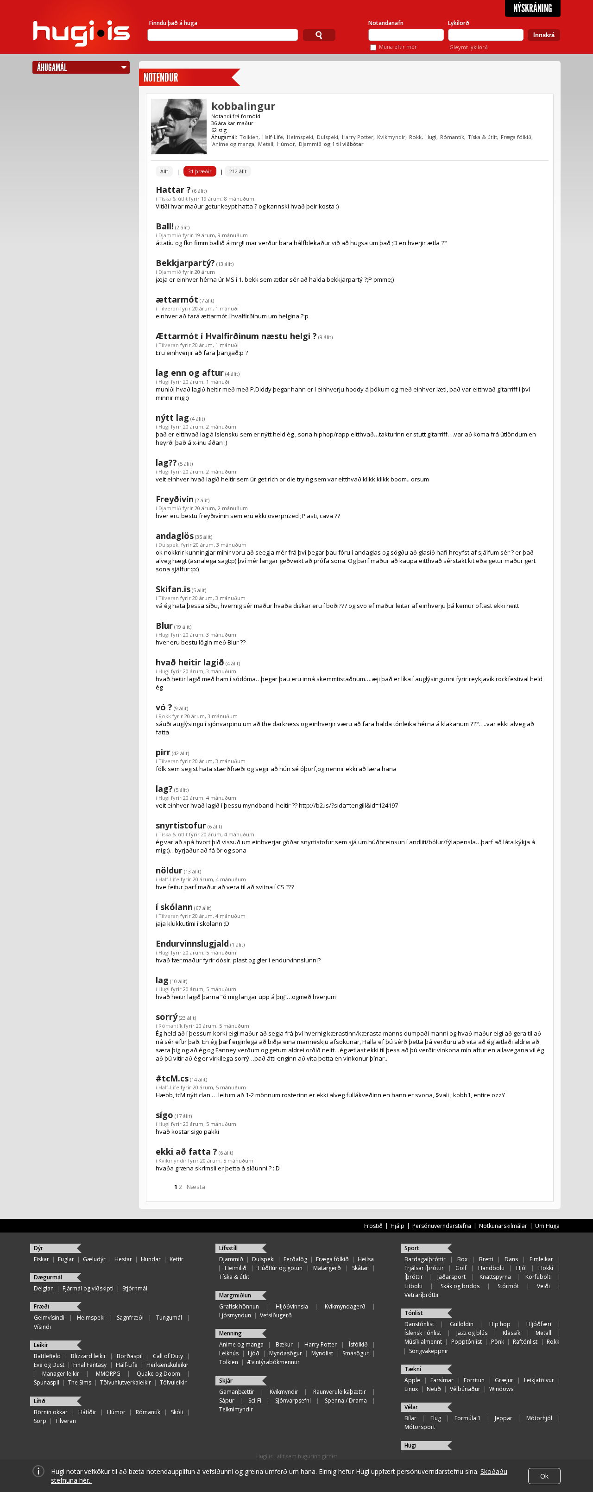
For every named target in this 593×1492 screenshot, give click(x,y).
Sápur (226, 1400)
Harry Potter (357, 136)
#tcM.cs (172, 1078)
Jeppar (503, 1418)
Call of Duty (168, 1356)
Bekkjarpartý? (185, 262)
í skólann (174, 906)
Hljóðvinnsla (292, 1306)
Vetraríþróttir (421, 1295)
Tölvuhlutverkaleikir (125, 1382)
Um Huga (547, 1226)
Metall (265, 143)
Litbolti (413, 1286)
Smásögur (355, 1353)
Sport (411, 1248)
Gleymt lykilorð (468, 47)
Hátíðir (87, 1412)
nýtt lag (172, 417)
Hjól (521, 1268)
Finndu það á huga (173, 23)
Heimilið (235, 1268)
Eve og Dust (49, 1365)
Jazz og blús (471, 1333)
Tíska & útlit (482, 136)
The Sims (79, 1382)
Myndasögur (285, 1353)
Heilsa (366, 1259)
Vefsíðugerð (276, 1315)
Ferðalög (295, 1259)
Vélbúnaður (465, 1389)
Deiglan (44, 1288)
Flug (435, 1418)
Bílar (410, 1418)
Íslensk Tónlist (422, 1333)
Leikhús (229, 1353)
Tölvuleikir (173, 1382)
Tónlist (413, 1313)
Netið (434, 1389)
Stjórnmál (134, 1288)
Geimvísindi (49, 1317)
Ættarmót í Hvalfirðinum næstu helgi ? (236, 335)
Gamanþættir (236, 1392)
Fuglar (66, 1259)
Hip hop (500, 1324)
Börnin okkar (51, 1412)
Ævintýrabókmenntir (273, 1362)
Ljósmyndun (235, 1315)
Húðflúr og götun (280, 1268)
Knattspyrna (495, 1277)
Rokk (415, 136)
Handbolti (491, 1268)
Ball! (165, 226)
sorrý (166, 1016)
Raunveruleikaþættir (339, 1392)
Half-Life (272, 136)
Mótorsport (419, 1427)
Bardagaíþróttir (425, 1259)
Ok (544, 1476)
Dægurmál (48, 1277)
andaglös (175, 535)
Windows (501, 1389)
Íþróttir (413, 1277)
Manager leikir (60, 1374)
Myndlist (322, 1353)
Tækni (412, 1369)
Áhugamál (52, 67)
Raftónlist (525, 1342)
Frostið (373, 1226)
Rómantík (452, 136)
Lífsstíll (228, 1248)
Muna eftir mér (398, 46)
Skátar (360, 1268)
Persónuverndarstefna (441, 1226)
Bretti (486, 1259)
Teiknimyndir (236, 1409)
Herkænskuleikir (167, 1365)
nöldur (169, 870)
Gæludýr (94, 1259)
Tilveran (168, 308)
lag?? (166, 462)
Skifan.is (173, 588)
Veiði (543, 1286)
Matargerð (327, 1268)
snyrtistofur (181, 825)
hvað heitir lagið (190, 662)
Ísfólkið (358, 1344)
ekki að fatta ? (186, 1151)
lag (162, 980)
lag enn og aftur (190, 372)
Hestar (123, 1259)
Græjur (504, 1380)
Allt (164, 171)
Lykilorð (458, 23)
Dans (511, 1259)
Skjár (226, 1381)
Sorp (40, 1421)
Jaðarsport (451, 1277)
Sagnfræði (130, 1317)
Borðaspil (130, 1356)
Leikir (41, 1345)
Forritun (474, 1380)
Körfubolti (538, 1277)
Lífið (39, 1401)
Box (462, 1259)
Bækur (284, 1344)
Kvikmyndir (391, 136)
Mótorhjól (539, 1418)
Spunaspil (46, 1382)
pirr (163, 752)
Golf (461, 1268)
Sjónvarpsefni (293, 1400)
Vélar (411, 1407)
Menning (230, 1333)
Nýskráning (532, 8)
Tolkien (249, 136)
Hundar (151, 1259)
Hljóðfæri (538, 1324)
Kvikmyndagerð (345, 1306)
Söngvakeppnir (428, 1351)
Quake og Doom (158, 1374)
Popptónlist (466, 1342)
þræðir (200, 171)
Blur (164, 625)
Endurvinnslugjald (192, 943)
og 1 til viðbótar (344, 143)
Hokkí (545, 1268)
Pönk (497, 1342)
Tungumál (169, 1317)
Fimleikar (541, 1259)
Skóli (177, 1412)
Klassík (511, 1333)
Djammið (310, 143)
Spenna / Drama (346, 1400)
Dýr (38, 1248)
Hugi (430, 136)
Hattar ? (173, 189)
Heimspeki (300, 136)
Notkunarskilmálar (503, 1226)
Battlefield (47, 1356)
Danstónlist (419, 1324)
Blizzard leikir (88, 1356)
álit (237, 171)
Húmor (286, 143)
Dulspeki (327, 136)
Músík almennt (423, 1342)
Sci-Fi (254, 1400)
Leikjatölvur (539, 1380)
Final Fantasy (90, 1365)
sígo (164, 1114)
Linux (411, 1389)
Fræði (41, 1306)
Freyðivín (175, 499)
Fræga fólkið (516, 136)
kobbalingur (243, 106)
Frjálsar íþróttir (424, 1268)
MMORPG (108, 1374)
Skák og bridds (460, 1286)
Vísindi (42, 1327)
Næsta (196, 1186)
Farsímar (442, 1380)
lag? (164, 788)
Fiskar (41, 1259)
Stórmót (508, 1286)
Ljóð (253, 1353)
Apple (412, 1380)
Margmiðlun (235, 1295)
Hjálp (397, 1226)
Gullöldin (461, 1324)
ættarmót (177, 299)
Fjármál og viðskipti (88, 1288)
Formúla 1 (467, 1418)
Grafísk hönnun (239, 1306)
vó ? (164, 707)
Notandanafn (386, 23)
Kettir (176, 1259)
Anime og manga (233, 143)
